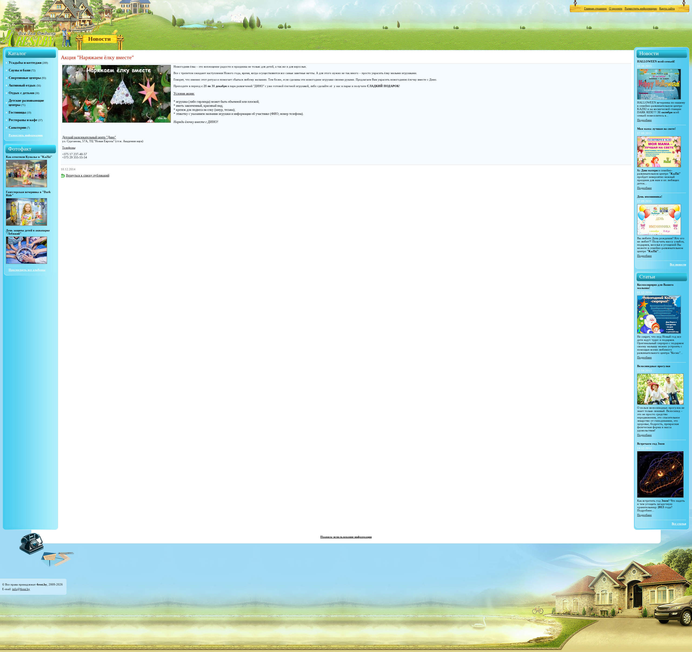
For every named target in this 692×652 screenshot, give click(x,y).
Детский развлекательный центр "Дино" (89, 137)
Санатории (17, 127)
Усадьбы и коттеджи (25, 63)
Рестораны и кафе (23, 120)
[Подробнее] (659, 98)
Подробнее (644, 120)
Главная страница (595, 8)
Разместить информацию (641, 8)
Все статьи (679, 523)
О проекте (615, 8)
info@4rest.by (21, 589)
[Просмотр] (26, 186)
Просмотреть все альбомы (27, 269)
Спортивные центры (25, 78)
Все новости (678, 264)
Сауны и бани (19, 70)
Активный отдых (22, 85)
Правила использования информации (346, 536)
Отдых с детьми (21, 93)
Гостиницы (17, 112)
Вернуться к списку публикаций (87, 175)
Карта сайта (667, 8)
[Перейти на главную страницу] (29, 37)
